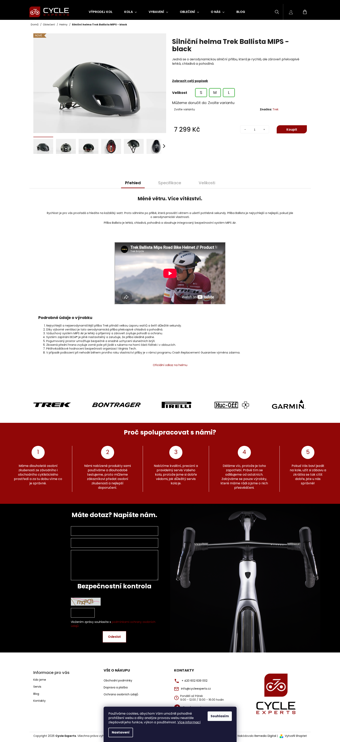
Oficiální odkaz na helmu (170, 365)
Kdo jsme (39, 680)
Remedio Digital (265, 736)
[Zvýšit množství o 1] (264, 129)
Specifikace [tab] (169, 183)
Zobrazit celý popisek (190, 81)
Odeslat (114, 636)
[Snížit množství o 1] (245, 129)
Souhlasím (220, 716)
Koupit (291, 129)
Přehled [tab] (133, 183)
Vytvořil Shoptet (296, 736)
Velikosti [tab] (207, 183)
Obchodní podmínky (118, 680)
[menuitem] (101, 12)
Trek (275, 109)
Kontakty (39, 701)
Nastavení (121, 732)
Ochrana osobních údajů (121, 694)
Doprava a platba (116, 687)
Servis (37, 687)
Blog (36, 694)
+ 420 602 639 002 (194, 681)
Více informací (189, 722)
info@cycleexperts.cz (196, 689)
